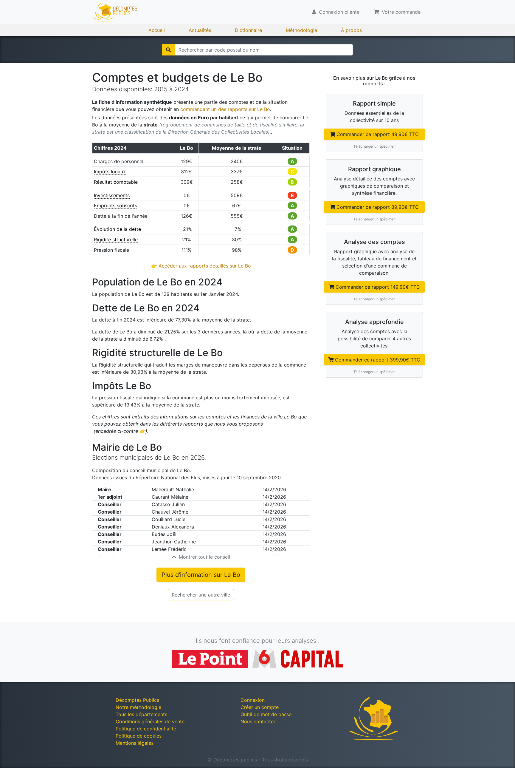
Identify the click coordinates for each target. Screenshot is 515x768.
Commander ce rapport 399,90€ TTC (377, 360)
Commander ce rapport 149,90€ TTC (378, 287)
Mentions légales (134, 743)
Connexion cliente (338, 12)
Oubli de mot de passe (266, 714)
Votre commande (400, 12)
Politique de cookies (139, 736)
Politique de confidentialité (146, 729)
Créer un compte (260, 707)
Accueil (156, 30)
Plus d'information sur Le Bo (201, 574)
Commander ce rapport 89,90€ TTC (377, 207)
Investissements (112, 195)
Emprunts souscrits (115, 205)
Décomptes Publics (137, 700)
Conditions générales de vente (150, 721)
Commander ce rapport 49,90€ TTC (377, 134)
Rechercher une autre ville (201, 595)
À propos (351, 30)
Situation (292, 148)
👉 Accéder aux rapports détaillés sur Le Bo (201, 266)
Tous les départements (141, 714)
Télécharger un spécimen (374, 146)
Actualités (200, 30)
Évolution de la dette (117, 229)
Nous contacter (258, 721)
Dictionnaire (248, 30)
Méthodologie (301, 30)
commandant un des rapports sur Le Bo (225, 109)
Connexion (253, 700)
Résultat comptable (116, 182)
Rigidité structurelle (116, 239)
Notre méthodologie (138, 707)
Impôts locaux (110, 171)
